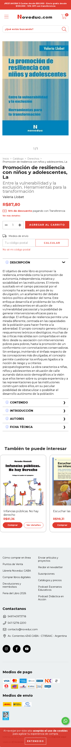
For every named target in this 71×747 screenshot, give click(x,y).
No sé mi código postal (16, 249)
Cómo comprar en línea (17, 557)
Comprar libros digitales (17, 577)
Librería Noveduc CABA (17, 570)
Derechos (33, 158)
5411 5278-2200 (17, 622)
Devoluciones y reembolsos (12, 585)
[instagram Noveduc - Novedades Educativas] (6, 649)
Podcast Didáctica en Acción (51, 598)
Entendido (35, 741)
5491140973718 (17, 616)
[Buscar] (64, 29)
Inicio (6, 158)
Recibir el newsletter (50, 567)
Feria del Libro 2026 (14, 593)
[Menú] (6, 17)
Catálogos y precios (50, 580)
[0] (64, 17)
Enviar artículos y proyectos (48, 559)
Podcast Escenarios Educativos (50, 588)
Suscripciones (46, 573)
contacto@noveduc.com (23, 629)
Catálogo (18, 158)
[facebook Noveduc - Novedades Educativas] (17, 649)
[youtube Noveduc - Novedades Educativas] (27, 649)
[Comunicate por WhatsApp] (65, 721)
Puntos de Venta (13, 564)
